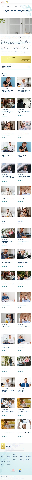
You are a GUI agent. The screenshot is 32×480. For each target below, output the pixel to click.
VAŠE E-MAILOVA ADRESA (9, 448)
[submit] (23, 448)
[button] (16, 470)
